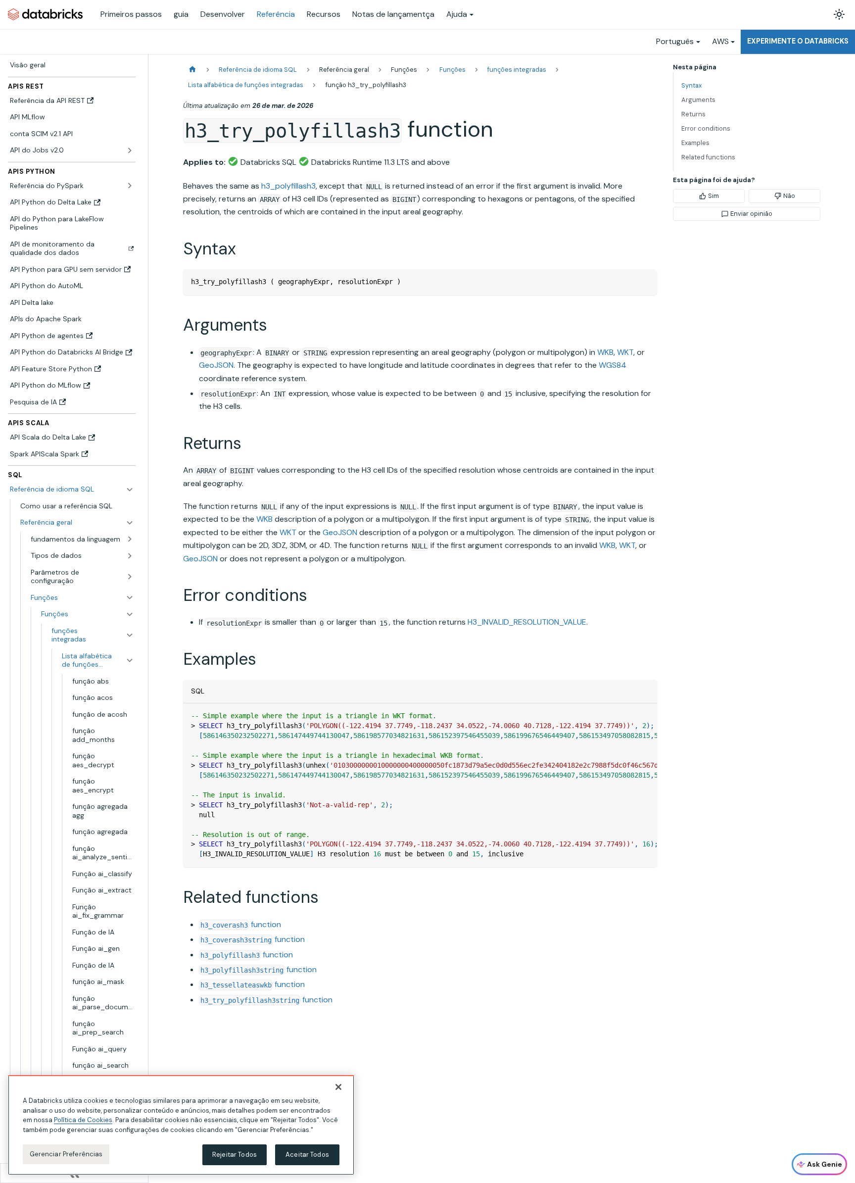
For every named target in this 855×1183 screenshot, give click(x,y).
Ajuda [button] (456, 14)
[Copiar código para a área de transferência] (645, 281)
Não (789, 196)
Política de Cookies (83, 1120)
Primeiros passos (131, 14)
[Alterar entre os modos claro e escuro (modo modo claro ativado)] (839, 14)
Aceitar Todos (307, 1154)
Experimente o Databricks (798, 41)
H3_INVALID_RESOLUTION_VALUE (527, 622)
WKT (625, 352)
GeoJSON (216, 365)
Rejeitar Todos (234, 1154)
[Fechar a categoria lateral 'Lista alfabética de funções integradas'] (130, 660)
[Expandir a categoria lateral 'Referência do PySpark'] (130, 185)
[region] (181, 1125)
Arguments (698, 100)
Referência (276, 14)
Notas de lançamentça (393, 14)
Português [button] (675, 41)
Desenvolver (222, 14)
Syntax (691, 85)
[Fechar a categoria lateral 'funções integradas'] (130, 634)
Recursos (323, 14)
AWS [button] (720, 41)
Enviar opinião (751, 213)
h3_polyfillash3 (288, 186)
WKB (605, 352)
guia (181, 14)
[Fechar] (338, 1087)
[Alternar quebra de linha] (626, 715)
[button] (77, 522)
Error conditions (705, 128)
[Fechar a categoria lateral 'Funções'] (130, 614)
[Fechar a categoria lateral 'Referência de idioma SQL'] (130, 489)
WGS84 (612, 365)
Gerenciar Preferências (66, 1154)
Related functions (708, 157)
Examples (695, 143)
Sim (713, 196)
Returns (693, 114)
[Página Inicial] (192, 69)
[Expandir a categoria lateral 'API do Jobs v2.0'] (130, 150)
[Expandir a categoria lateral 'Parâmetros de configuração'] (130, 576)
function (240, 924)
